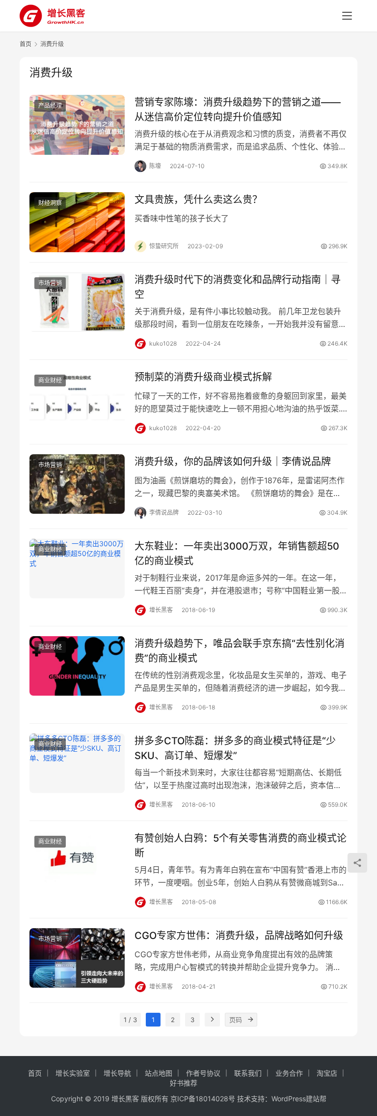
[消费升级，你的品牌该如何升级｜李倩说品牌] (77, 484)
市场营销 (50, 283)
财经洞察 (50, 202)
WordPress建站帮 (298, 1098)
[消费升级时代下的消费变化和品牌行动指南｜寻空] (77, 302)
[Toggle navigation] (347, 16)
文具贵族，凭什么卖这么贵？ (198, 200)
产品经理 (50, 105)
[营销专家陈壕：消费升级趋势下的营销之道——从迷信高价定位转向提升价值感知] (77, 124)
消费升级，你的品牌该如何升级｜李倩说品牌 (233, 462)
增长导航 (117, 1073)
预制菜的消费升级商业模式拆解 (203, 377)
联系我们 (248, 1073)
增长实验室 (72, 1073)
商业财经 (50, 380)
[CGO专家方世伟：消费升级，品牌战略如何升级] (77, 958)
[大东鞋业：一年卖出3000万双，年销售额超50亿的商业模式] (77, 568)
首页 (25, 44)
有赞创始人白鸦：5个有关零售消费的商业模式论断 (241, 845)
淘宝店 (327, 1073)
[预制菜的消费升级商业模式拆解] (77, 399)
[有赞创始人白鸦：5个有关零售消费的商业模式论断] (77, 860)
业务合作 (289, 1073)
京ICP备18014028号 (202, 1098)
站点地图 (158, 1073)
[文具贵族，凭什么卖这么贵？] (77, 222)
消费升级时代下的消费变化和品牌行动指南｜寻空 (238, 287)
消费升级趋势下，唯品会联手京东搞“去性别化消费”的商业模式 (240, 651)
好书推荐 (183, 1083)
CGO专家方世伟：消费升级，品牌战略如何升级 (239, 935)
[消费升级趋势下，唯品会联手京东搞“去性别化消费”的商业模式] (77, 666)
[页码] (250, 1020)
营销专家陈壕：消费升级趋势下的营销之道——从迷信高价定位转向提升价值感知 (238, 109)
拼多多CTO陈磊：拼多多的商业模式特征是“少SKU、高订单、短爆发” (235, 748)
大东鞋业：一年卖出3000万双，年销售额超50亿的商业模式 (237, 553)
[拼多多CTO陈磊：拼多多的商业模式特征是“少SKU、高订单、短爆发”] (77, 763)
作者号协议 (203, 1073)
